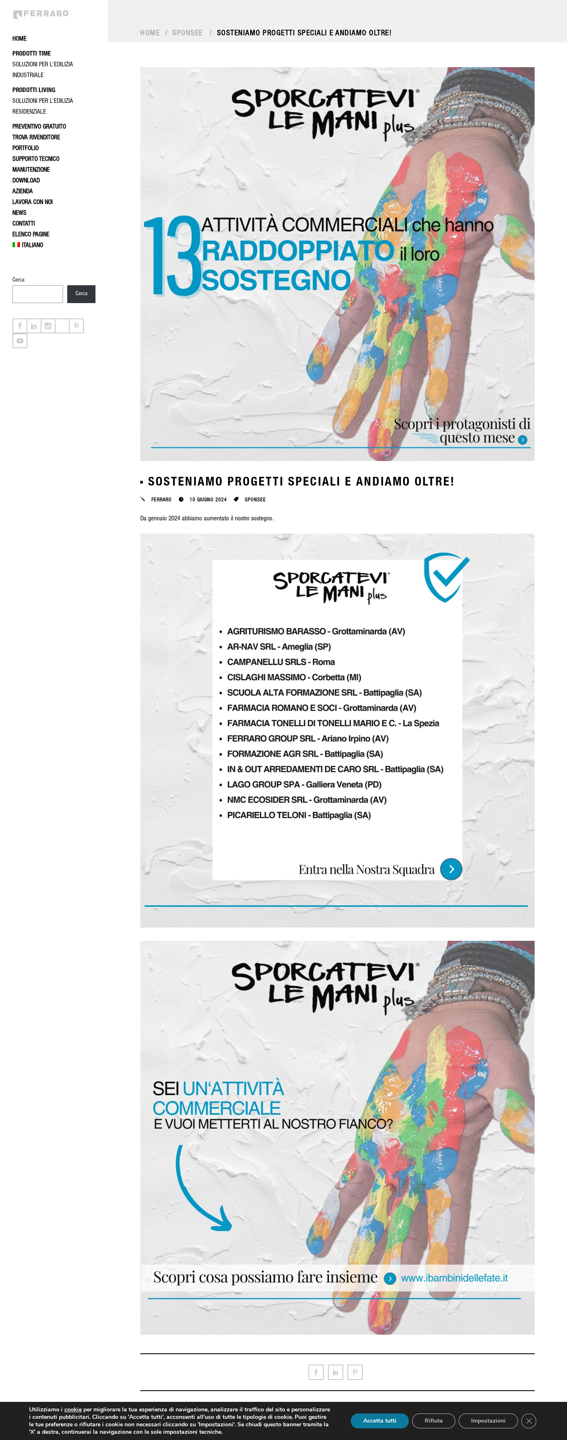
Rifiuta (434, 1421)
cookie (73, 1409)
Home (150, 33)
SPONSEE (187, 33)
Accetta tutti (379, 1421)
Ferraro (162, 500)
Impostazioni (488, 1421)
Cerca (18, 280)
